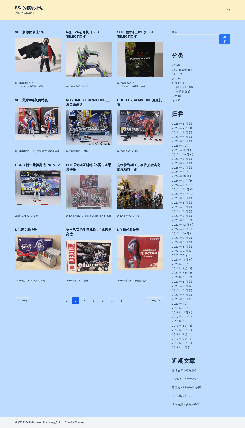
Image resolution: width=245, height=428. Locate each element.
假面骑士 (34, 86)
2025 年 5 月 (180, 158)
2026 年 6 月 (180, 132)
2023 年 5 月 (180, 211)
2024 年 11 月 (180, 171)
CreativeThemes (74, 422)
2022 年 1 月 (180, 255)
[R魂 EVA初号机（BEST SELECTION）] (89, 59)
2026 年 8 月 (180, 123)
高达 (86, 151)
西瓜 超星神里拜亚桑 (184, 370)
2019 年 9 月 (180, 321)
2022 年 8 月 (180, 237)
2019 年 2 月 (180, 343)
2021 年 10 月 (180, 264)
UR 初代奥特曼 (128, 230)
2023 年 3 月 (180, 215)
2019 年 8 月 (180, 325)
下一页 (154, 300)
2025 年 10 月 (180, 154)
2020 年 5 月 (180, 290)
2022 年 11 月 (180, 229)
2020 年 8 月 (180, 281)
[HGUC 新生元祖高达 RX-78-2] (38, 187)
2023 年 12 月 (180, 189)
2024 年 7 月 (180, 180)
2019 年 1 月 (179, 347)
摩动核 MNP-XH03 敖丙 (186, 387)
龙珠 (174, 100)
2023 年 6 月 (180, 207)
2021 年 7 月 (180, 272)
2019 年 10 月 (180, 316)
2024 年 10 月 (180, 176)
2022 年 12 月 (180, 224)
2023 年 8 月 (180, 202)
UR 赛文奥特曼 (26, 230)
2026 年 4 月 (180, 136)
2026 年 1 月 (180, 145)
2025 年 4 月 (180, 163)
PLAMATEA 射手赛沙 (185, 379)
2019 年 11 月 (180, 312)
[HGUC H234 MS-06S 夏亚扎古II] (140, 127)
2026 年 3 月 (180, 141)
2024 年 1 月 (180, 185)
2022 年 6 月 (180, 242)
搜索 (174, 32)
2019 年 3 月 (180, 338)
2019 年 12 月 (180, 308)
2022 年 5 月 (180, 246)
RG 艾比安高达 (181, 395)
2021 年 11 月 (180, 259)
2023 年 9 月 (180, 198)
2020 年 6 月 (180, 286)
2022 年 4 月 (180, 251)
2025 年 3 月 (180, 167)
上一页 (24, 300)
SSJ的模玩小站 (29, 7)
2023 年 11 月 (180, 193)
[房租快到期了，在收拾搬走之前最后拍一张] (140, 192)
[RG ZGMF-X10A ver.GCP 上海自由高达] (89, 127)
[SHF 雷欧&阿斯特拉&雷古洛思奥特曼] (89, 192)
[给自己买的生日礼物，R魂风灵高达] (89, 257)
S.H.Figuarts (22, 86)
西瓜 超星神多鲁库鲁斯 (186, 404)
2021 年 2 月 (180, 277)
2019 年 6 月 (180, 330)
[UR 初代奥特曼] (140, 252)
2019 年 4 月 (180, 334)
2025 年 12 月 (180, 150)
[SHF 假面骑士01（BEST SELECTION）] (140, 59)
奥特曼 (51, 151)
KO (174, 65)
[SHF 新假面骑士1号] (38, 55)
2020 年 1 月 (180, 303)
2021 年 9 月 (180, 268)
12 (120, 300)
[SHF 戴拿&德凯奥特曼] (38, 123)
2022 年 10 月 (180, 233)
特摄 (41, 86)
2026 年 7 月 (180, 128)
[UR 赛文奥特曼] (38, 252)
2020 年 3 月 (180, 299)
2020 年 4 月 (180, 294)
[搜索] (229, 10)
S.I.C (175, 74)
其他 (86, 86)
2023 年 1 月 (180, 220)
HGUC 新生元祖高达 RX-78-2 (37, 165)
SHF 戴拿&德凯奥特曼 (31, 100)
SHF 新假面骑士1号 (29, 32)
